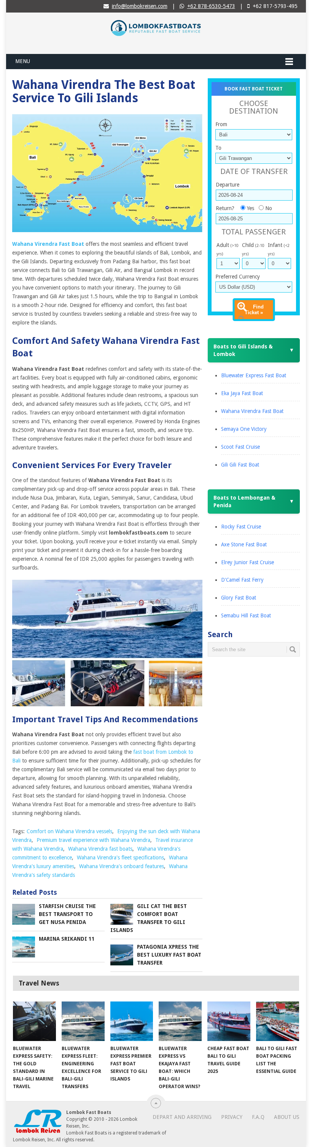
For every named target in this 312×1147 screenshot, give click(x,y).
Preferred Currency (237, 277)
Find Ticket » (254, 309)
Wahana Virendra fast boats (100, 849)
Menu (22, 61)
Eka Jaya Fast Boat (242, 393)
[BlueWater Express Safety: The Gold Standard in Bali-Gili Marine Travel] (34, 1021)
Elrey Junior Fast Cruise (247, 562)
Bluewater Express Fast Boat (253, 375)
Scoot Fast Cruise (240, 447)
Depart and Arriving (182, 1117)
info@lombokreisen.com (139, 6)
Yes (250, 208)
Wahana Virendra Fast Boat (252, 411)
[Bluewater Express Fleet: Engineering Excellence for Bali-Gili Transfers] (83, 1021)
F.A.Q (258, 1117)
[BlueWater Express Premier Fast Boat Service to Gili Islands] (131, 1021)
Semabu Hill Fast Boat (246, 615)
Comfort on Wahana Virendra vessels (69, 831)
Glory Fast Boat (238, 598)
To (218, 148)
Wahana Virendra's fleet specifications (120, 857)
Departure (227, 185)
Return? (225, 208)
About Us (286, 1117)
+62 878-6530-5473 (211, 6)
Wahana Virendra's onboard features (121, 866)
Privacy (231, 1117)
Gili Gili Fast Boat (240, 465)
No (268, 208)
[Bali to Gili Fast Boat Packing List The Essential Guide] (277, 1021)
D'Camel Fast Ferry (242, 580)
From (221, 124)
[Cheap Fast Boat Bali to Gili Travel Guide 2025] (228, 1021)
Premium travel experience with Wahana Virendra (93, 840)
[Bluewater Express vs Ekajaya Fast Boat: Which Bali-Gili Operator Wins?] (180, 1021)
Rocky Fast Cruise (241, 527)
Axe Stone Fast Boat (244, 544)
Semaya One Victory (244, 429)
